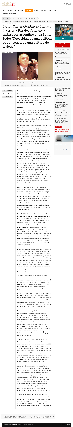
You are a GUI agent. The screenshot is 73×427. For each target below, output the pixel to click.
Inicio (13, 18)
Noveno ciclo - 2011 (60, 102)
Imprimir (6, 93)
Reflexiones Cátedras (31, 18)
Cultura (43, 10)
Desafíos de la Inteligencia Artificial (62, 49)
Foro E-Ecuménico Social (15, 424)
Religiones (21, 10)
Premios (36, 10)
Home (3, 10)
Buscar (69, 10)
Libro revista (52, 10)
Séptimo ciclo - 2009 (61, 118)
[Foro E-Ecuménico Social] (8, 4)
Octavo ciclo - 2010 (60, 110)
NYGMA (68, 424)
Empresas (9, 10)
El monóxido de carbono (60, 144)
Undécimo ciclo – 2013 (61, 85)
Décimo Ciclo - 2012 (60, 93)
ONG (15, 10)
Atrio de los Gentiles (9, 14)
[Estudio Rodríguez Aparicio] (62, 149)
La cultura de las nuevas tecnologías (62, 59)
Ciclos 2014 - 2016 (60, 77)
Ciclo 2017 (58, 69)
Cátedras (29, 10)
